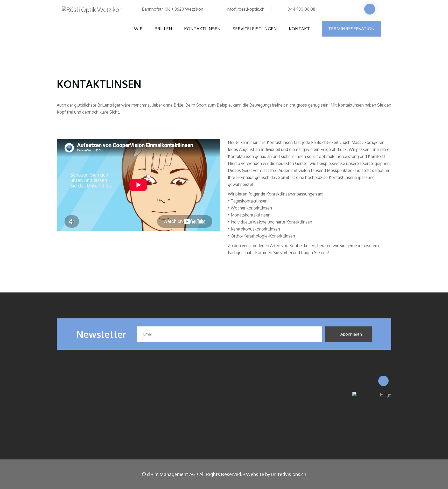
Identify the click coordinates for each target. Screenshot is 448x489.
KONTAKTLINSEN (202, 28)
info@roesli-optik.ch (245, 9)
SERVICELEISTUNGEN (255, 28)
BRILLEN (163, 28)
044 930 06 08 (301, 9)
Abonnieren (350, 334)
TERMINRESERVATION (351, 28)
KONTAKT (299, 28)
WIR (138, 28)
